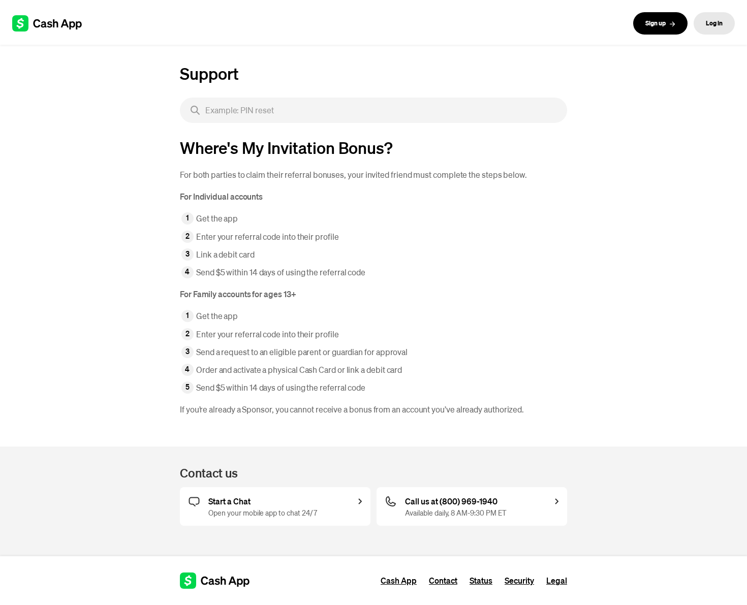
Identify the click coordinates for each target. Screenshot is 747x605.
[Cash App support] (52, 23)
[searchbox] (373, 110)
